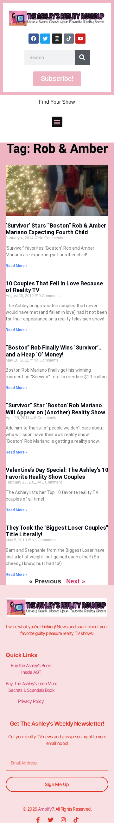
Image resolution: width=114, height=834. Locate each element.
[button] (57, 122)
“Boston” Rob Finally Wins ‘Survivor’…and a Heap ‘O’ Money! (54, 351)
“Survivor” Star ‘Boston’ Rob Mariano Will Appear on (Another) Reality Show (55, 409)
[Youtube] (80, 38)
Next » (75, 581)
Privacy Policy (31, 701)
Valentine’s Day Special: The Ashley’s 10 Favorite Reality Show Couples (57, 473)
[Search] (82, 57)
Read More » (17, 266)
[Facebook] (33, 38)
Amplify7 (46, 809)
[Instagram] (57, 38)
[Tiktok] (69, 38)
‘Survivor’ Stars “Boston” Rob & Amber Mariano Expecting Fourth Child (56, 229)
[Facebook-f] (38, 820)
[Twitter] (45, 38)
